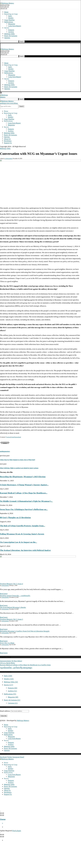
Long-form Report (14, 26)
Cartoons (13, 703)
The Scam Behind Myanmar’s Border (13, 607)
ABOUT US (3, 8)
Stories (8, 685)
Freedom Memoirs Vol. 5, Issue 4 (11, 584)
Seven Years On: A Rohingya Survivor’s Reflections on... (24, 509)
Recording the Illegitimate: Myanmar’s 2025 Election (22, 477)
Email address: (5, 711)
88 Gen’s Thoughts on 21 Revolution (15, 517)
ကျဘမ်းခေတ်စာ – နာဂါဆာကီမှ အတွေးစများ (16, 668)
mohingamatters (8, 158)
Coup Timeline (9, 20)
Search (22, 41)
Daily (10, 16)
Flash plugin (16, 831)
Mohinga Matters (23, 720)
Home (6, 12)
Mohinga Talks (9, 34)
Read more (4, 594)
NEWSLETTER (4, 5)
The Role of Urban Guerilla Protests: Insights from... (22, 526)
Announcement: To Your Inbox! (11, 661)
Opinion (7, 38)
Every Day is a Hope (7, 643)
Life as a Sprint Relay (7, 663)
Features (11, 30)
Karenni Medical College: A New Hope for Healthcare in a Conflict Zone (25, 665)
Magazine (11, 24)
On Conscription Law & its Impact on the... (18, 542)
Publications (8, 22)
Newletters (7, 141)
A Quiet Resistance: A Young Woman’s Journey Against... (24, 485)
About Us (7, 139)
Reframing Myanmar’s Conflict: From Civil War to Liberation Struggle (24, 631)
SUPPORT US (4, 7)
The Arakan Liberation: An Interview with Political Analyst (25, 550)
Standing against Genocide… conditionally (15, 596)
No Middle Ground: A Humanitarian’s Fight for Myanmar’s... (26, 501)
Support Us (8, 143)
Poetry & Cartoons (10, 36)
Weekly (11, 18)
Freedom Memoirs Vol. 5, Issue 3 (11, 619)
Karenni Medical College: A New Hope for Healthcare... (23, 493)
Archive (11, 32)
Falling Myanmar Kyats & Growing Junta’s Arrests (22, 534)
